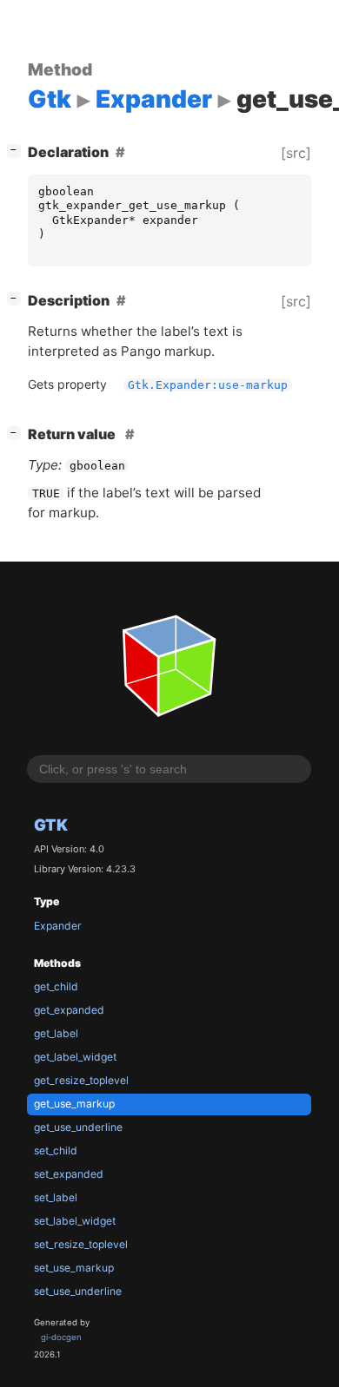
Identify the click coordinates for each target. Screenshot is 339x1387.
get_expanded (69, 1009)
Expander (58, 925)
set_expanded (68, 1173)
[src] (296, 152)
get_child (56, 986)
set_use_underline (78, 1291)
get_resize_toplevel (81, 1080)
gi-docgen (61, 1337)
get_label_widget (75, 1056)
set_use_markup (74, 1267)
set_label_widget (75, 1220)
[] (17, 149)
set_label (55, 1197)
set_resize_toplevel (81, 1244)
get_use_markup (74, 1103)
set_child (55, 1150)
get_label (56, 1033)
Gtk (51, 824)
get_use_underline (78, 1127)
